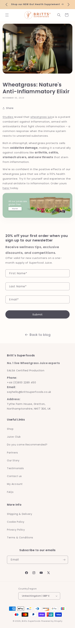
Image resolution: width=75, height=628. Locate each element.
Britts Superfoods (31, 621)
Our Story (13, 460)
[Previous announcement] (6, 4)
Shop (10, 429)
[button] (7, 15)
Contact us (14, 476)
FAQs (10, 492)
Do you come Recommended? (27, 444)
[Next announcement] (68, 4)
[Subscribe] (64, 560)
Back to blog (40, 334)
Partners (12, 452)
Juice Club (14, 436)
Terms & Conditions (20, 537)
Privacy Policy (16, 529)
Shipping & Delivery (19, 514)
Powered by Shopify (51, 621)
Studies (8, 117)
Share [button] (10, 108)
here (6, 188)
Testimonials (15, 468)
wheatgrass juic (41, 117)
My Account (15, 484)
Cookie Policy (15, 522)
